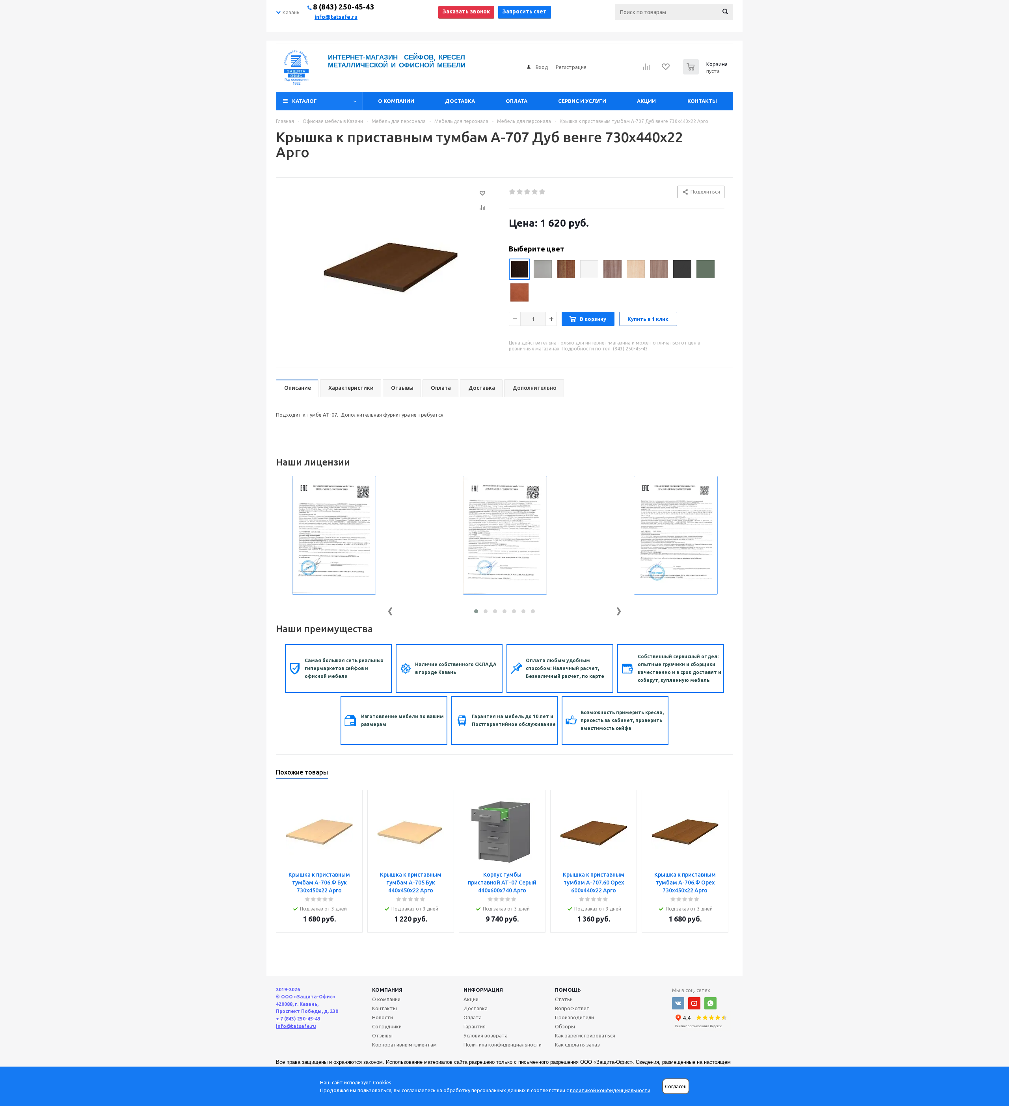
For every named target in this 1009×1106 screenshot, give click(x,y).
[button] (476, 611)
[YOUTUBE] (694, 1003)
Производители (574, 1017)
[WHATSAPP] (710, 1003)
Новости (382, 1017)
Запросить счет (525, 11)
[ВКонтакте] (678, 1003)
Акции (646, 101)
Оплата (516, 101)
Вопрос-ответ (572, 1008)
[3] (527, 192)
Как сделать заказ (577, 1044)
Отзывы (382, 1035)
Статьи (564, 999)
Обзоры (565, 1026)
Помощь (568, 989)
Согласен (676, 1086)
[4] (535, 192)
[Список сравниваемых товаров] (646, 69)
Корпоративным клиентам (404, 1044)
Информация (483, 989)
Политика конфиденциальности (503, 1044)
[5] (542, 192)
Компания (387, 989)
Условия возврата (486, 1035)
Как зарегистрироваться (585, 1035)
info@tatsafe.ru (336, 17)
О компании (396, 101)
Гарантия (475, 1026)
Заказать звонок (466, 11)
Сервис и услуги (582, 101)
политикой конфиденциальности (610, 1090)
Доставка (460, 101)
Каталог (304, 101)
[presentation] (390, 609)
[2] (520, 192)
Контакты (702, 101)
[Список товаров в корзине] (706, 72)
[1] (512, 192)
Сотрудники (387, 1026)
